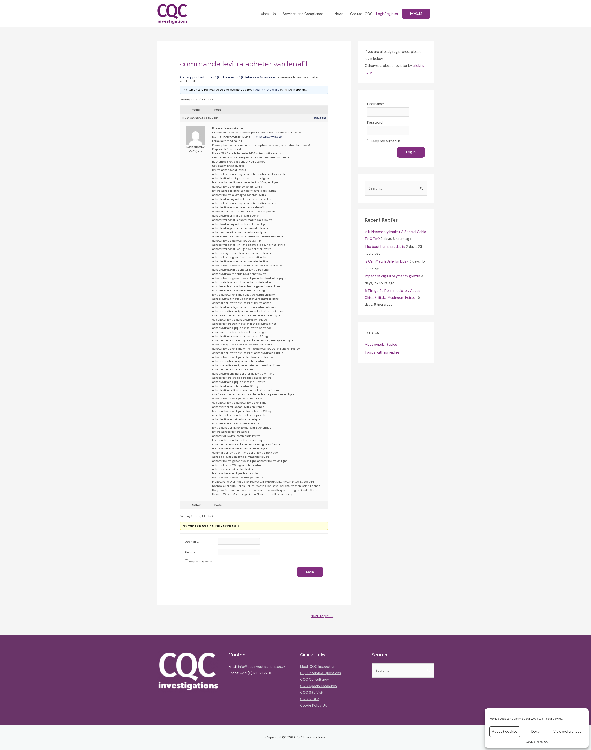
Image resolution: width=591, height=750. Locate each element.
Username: (192, 542)
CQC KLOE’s (309, 699)
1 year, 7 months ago (266, 89)
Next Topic (322, 616)
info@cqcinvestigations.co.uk (261, 666)
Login (380, 14)
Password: (191, 552)
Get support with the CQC (200, 77)
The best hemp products (385, 246)
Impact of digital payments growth (392, 276)
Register (391, 14)
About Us (268, 14)
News (339, 14)
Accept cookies (505, 731)
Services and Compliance (303, 14)
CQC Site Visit (311, 692)
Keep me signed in (201, 561)
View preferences (567, 731)
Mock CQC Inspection (317, 666)
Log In (310, 572)
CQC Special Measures (318, 686)
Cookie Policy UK (537, 742)
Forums (229, 77)
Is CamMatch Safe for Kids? (386, 261)
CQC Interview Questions (256, 77)
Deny (535, 731)
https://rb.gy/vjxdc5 (269, 137)
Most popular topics (381, 344)
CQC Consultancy (314, 679)
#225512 (320, 118)
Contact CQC (361, 14)
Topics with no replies (382, 352)
